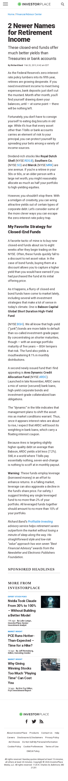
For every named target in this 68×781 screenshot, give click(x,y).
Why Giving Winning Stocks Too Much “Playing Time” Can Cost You (22, 673)
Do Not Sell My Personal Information (40, 742)
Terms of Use (51, 746)
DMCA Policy (33, 751)
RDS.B (29, 160)
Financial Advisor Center (29, 14)
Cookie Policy (14, 746)
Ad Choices (14, 742)
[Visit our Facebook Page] (26, 721)
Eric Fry (22, 688)
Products (34, 732)
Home (11, 14)
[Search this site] (62, 4)
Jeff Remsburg (26, 651)
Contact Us (46, 732)
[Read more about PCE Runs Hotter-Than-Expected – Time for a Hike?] (50, 637)
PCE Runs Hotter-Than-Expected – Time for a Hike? (21, 640)
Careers (11, 737)
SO (19, 165)
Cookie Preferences (33, 746)
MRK (49, 165)
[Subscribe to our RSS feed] (41, 721)
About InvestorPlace (17, 732)
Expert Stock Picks (17, 597)
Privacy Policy (52, 737)
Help (57, 732)
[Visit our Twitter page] (34, 721)
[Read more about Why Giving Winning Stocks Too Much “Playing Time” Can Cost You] (50, 664)
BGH (20, 324)
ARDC (43, 377)
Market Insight (15, 631)
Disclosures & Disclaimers (30, 737)
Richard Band (17, 65)
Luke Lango (25, 621)
